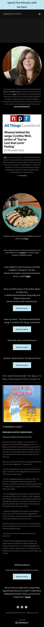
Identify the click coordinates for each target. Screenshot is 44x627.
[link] (12, 14)
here (14, 94)
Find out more (22, 308)
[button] (39, 14)
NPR (5, 157)
